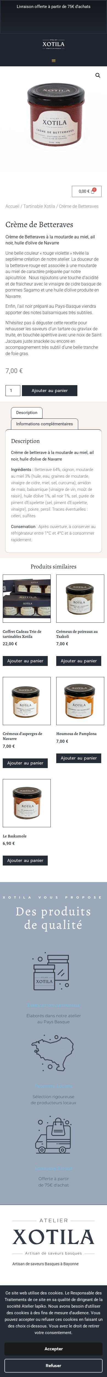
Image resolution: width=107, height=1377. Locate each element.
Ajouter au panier (50, 391)
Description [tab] (26, 412)
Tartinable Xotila (39, 206)
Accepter (53, 1349)
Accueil (12, 206)
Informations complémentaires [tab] (44, 423)
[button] (53, 60)
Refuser (53, 1366)
